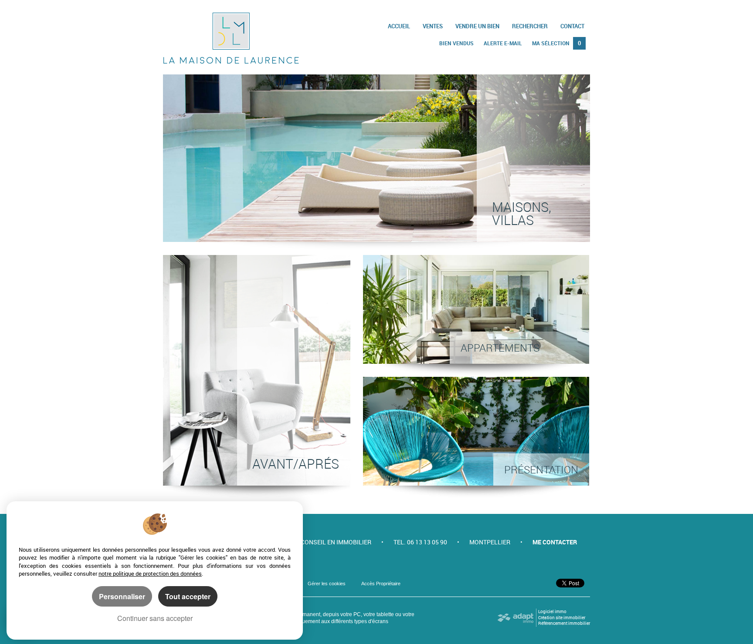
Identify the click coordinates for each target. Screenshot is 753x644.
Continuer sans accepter (155, 618)
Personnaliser (122, 596)
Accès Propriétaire (380, 583)
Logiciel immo (552, 611)
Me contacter (555, 542)
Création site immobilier (561, 618)
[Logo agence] (231, 38)
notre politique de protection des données (150, 573)
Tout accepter (187, 596)
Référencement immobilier (564, 623)
